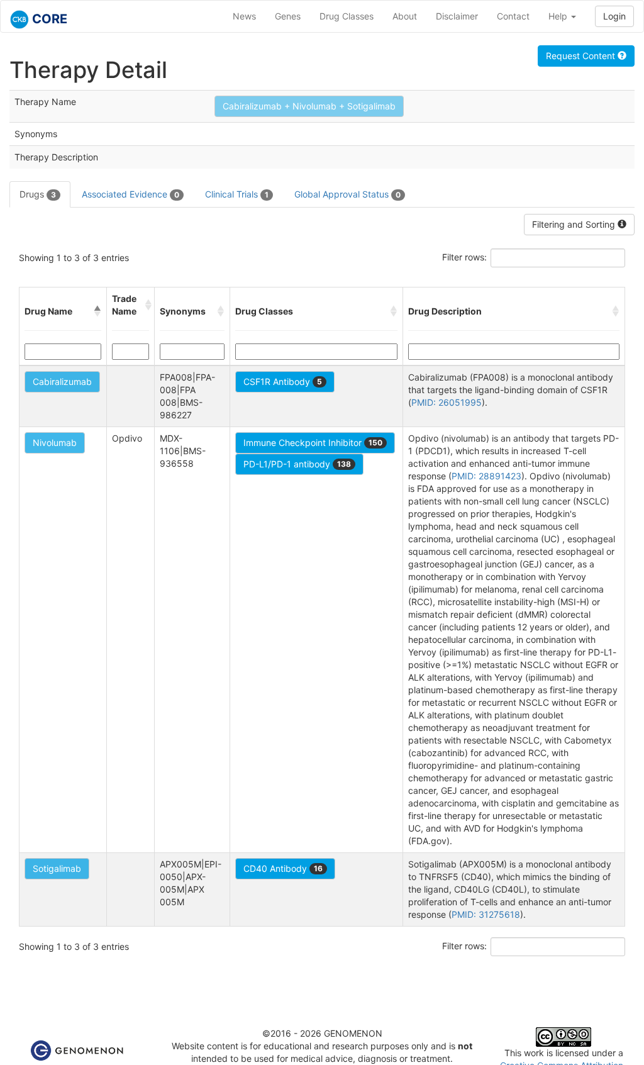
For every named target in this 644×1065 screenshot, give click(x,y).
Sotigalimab (57, 868)
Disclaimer (457, 16)
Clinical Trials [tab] (237, 194)
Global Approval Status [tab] (347, 194)
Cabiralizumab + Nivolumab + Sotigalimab (309, 106)
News (244, 16)
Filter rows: (464, 257)
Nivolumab (55, 442)
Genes (288, 16)
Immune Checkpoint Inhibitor (312, 442)
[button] (97, 311)
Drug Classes (346, 16)
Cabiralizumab (62, 381)
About (404, 16)
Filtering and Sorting (575, 224)
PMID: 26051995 (446, 402)
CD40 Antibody (283, 868)
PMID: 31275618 (486, 914)
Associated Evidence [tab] (130, 194)
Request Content (582, 55)
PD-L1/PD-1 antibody (297, 464)
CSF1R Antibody (282, 381)
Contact (513, 16)
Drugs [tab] (37, 194)
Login (614, 16)
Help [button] (559, 16)
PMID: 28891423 (486, 476)
